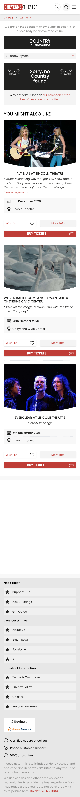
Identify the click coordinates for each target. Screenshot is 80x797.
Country (25, 18)
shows (8, 18)
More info (58, 223)
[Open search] (66, 7)
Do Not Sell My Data (44, 791)
